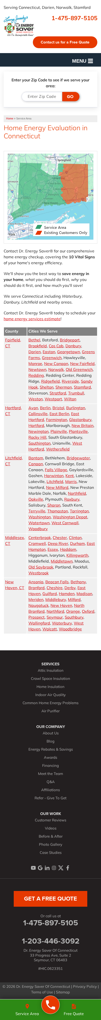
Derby (70, 588)
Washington (39, 517)
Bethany (78, 582)
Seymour (55, 618)
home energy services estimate (32, 319)
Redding (36, 376)
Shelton (46, 388)
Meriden (35, 600)
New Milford (57, 488)
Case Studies (51, 853)
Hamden (67, 594)
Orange (73, 612)
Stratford (58, 393)
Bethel (34, 340)
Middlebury (55, 600)
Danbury (73, 346)
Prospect (36, 618)
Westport (53, 399)
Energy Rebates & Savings (50, 750)
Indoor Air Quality (50, 695)
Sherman (63, 388)
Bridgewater (78, 458)
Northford (55, 612)
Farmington (56, 420)
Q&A (51, 782)
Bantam (35, 458)
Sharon (53, 506)
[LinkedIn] (47, 868)
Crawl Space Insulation (50, 679)
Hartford (36, 426)
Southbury (74, 618)
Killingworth (77, 556)
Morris (71, 482)
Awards (50, 758)
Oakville (35, 500)
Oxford (88, 612)
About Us (51, 733)
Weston (35, 399)
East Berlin (59, 414)
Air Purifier (50, 711)
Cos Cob (56, 346)
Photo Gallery (50, 845)
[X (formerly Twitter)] (61, 868)
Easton (49, 352)
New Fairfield (82, 364)
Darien (34, 352)
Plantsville (78, 432)
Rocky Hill (37, 438)
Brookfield (37, 346)
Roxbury (71, 500)
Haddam (68, 550)
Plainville (58, 432)
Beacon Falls (57, 582)
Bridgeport (70, 340)
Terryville (36, 511)
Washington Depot (70, 517)
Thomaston (57, 511)
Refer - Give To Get (50, 798)
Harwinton (53, 476)
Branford (36, 588)
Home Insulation (50, 687)
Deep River (58, 544)
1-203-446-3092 (50, 941)
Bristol (58, 408)
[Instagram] (54, 868)
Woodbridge (70, 629)
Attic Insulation (50, 671)
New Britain (82, 426)
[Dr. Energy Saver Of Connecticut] (50, 1005)
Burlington (75, 408)
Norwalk (56, 370)
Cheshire (55, 588)
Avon (33, 408)
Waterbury (62, 624)
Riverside (70, 382)
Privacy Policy (85, 987)
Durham (77, 544)
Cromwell (37, 544)
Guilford (49, 594)
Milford (74, 600)
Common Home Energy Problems (50, 703)
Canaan (35, 464)
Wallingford (39, 624)
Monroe (35, 364)
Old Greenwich (79, 370)
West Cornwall (64, 523)
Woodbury (38, 529)
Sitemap (63, 992)
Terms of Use (42, 992)
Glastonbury (80, 420)
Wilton (70, 399)
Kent (69, 476)
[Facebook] (68, 868)
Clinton (75, 538)
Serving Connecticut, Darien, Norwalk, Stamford (47, 8)
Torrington (79, 511)
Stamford (82, 388)
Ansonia (35, 582)
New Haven (61, 606)
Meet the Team (50, 774)
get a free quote (50, 898)
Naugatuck (38, 606)
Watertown (39, 523)
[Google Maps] (40, 868)
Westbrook (38, 573)
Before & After (51, 837)
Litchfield (55, 482)
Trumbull (76, 393)
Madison (84, 594)
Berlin (45, 408)
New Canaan (56, 364)
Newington (38, 432)
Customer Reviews (50, 820)
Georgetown (68, 352)
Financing (50, 766)
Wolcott (49, 629)
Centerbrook (39, 538)
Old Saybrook (40, 567)
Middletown (62, 562)
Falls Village (56, 470)
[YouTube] (33, 868)
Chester (60, 538)
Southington (39, 444)
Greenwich (52, 358)
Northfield (77, 494)
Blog (50, 741)
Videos (50, 829)
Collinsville (38, 414)
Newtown (37, 370)
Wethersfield (58, 450)
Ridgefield (50, 382)
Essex (53, 550)
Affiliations (50, 790)
